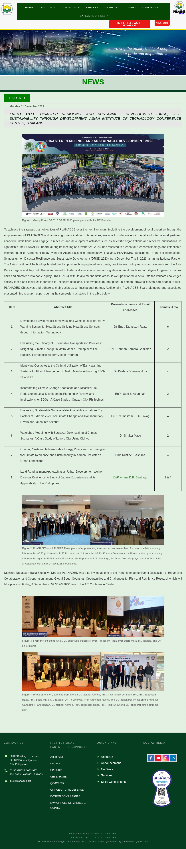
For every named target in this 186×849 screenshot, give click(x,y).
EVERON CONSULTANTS (65, 796)
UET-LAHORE (58, 776)
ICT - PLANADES (104, 837)
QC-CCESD (57, 783)
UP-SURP (56, 770)
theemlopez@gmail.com (136, 841)
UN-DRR (55, 763)
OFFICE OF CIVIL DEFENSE (67, 789)
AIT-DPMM (56, 756)
